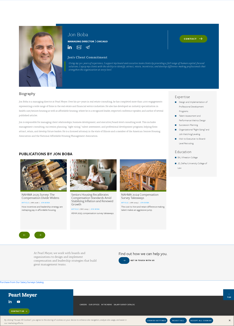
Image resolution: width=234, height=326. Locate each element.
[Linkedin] (70, 47)
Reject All (178, 320)
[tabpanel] (43, 194)
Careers (83, 304)
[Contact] (79, 47)
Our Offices (94, 304)
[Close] (230, 320)
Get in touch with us (143, 260)
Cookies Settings (156, 320)
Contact (190, 38)
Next (39, 235)
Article (25, 202)
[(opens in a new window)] (10, 301)
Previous (24, 235)
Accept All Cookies (201, 320)
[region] (117, 320)
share (88, 47)
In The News (106, 304)
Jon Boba (45, 202)
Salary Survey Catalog (124, 304)
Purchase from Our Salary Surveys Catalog (22, 282)
